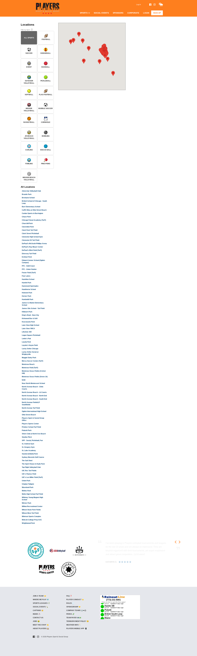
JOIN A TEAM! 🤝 (39, 596)
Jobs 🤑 (36, 621)
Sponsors (118, 13)
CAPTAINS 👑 (38, 610)
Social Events (101, 13)
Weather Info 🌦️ (73, 625)
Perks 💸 (70, 614)
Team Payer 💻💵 (73, 618)
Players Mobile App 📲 (76, 628)
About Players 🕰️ (41, 628)
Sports (84, 13)
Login (146, 13)
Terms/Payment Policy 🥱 (77, 621)
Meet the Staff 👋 (41, 625)
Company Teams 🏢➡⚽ (76, 610)
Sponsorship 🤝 (73, 607)
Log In (138, 4)
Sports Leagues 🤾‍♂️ (41, 603)
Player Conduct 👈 (75, 600)
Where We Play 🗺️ (41, 600)
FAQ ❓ (69, 596)
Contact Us (38, 618)
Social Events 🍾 (40, 607)
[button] (71, 41)
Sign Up (157, 13)
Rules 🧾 (70, 603)
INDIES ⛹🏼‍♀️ (37, 614)
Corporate (133, 13)
